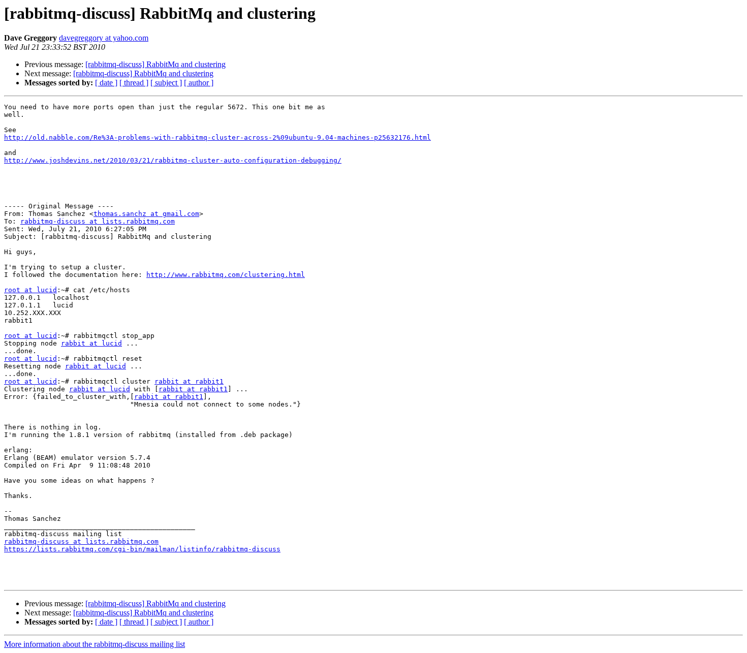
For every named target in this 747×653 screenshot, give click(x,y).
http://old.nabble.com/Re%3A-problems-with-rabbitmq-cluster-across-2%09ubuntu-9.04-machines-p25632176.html (217, 137)
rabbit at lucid (91, 343)
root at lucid (30, 290)
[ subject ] (166, 82)
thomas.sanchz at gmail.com (146, 213)
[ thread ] (133, 82)
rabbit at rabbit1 (189, 381)
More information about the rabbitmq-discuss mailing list (94, 644)
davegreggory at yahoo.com (103, 38)
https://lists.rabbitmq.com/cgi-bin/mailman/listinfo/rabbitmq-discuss (142, 549)
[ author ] (198, 82)
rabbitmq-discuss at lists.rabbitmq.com (97, 221)
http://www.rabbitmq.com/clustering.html (225, 274)
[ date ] (106, 82)
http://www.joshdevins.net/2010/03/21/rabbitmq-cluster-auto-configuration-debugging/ (172, 160)
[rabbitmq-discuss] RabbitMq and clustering (155, 64)
